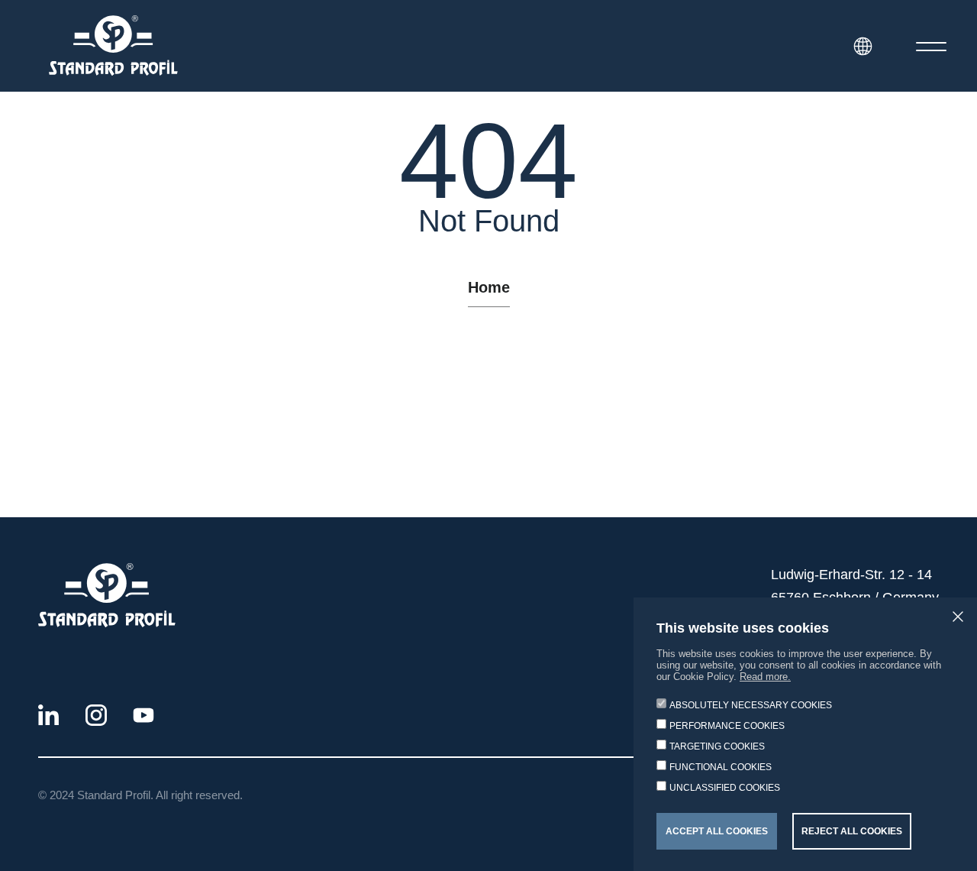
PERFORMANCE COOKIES (727, 725)
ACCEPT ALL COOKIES (717, 831)
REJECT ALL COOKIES (851, 831)
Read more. (765, 676)
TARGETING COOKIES (717, 746)
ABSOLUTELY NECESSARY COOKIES (750, 705)
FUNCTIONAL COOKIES (720, 767)
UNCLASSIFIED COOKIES (724, 787)
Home (489, 287)
